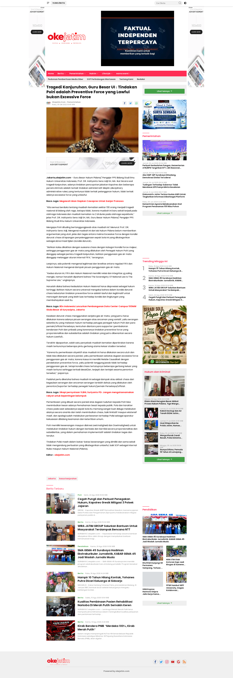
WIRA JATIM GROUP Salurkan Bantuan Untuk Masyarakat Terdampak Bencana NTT (107, 527)
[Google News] (178, 662)
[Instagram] (167, 662)
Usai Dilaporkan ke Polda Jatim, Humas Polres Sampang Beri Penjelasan (170, 424)
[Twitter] (161, 662)
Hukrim (92, 73)
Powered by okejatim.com (116, 671)
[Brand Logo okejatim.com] (66, 38)
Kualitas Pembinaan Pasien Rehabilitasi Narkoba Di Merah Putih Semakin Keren (105, 603)
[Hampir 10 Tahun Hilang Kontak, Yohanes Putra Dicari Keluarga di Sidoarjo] (60, 582)
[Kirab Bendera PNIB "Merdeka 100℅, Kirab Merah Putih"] (60, 630)
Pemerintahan (76, 73)
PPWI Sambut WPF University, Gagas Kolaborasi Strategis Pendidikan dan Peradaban (175, 588)
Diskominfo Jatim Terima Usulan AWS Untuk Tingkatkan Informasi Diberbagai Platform (164, 195)
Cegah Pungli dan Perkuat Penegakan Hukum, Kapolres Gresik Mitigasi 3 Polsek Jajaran (105, 502)
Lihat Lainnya (163, 213)
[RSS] (184, 662)
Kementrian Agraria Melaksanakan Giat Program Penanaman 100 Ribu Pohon (162, 205)
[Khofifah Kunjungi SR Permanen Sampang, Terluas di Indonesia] (153, 553)
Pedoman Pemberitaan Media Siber (65, 79)
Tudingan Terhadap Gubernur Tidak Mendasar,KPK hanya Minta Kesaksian (161, 185)
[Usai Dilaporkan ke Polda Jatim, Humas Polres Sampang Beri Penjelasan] (151, 425)
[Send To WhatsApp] (136, 103)
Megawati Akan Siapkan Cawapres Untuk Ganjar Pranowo (91, 201)
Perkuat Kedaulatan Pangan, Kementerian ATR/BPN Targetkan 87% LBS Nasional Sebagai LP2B (163, 166)
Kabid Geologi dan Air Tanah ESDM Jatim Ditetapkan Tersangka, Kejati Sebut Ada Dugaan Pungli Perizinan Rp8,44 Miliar (172, 412)
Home (51, 73)
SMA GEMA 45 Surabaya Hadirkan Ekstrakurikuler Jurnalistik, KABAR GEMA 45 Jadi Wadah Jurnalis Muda (107, 553)
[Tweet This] (131, 103)
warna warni (122, 73)
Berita (61, 73)
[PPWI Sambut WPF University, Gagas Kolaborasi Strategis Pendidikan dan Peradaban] (176, 577)
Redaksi (141, 79)
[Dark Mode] (185, 3)
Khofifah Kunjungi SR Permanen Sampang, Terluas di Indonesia (153, 565)
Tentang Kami (126, 79)
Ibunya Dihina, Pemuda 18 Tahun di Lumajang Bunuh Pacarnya (171, 450)
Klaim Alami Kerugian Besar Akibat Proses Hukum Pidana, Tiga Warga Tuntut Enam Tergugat (162, 402)
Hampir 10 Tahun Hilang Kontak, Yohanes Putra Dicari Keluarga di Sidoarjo (106, 579)
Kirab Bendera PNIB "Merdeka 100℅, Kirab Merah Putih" (106, 627)
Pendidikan (83, 546)
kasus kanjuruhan (68, 478)
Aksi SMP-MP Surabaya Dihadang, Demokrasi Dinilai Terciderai (159, 176)
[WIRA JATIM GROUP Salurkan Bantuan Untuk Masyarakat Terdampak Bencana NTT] (60, 531)
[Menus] (48, 3)
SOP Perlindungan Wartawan (101, 79)
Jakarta (52, 478)
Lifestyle (106, 73)
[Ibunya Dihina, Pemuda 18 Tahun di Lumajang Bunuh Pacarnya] (151, 450)
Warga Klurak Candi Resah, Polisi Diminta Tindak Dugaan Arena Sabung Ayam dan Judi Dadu (171, 436)
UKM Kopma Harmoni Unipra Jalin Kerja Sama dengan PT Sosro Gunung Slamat (151, 591)
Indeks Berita (59, 3)
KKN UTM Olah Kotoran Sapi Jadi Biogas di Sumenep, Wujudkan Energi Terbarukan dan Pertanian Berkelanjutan (176, 562)
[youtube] (172, 662)
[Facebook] (155, 662)
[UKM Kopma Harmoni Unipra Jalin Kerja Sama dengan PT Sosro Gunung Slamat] (153, 579)
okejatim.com (62, 454)
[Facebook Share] (125, 103)
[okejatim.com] (58, 661)
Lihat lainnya (163, 91)
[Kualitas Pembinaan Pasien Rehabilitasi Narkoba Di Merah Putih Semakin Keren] (60, 606)
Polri (80, 495)
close (42, 8)
